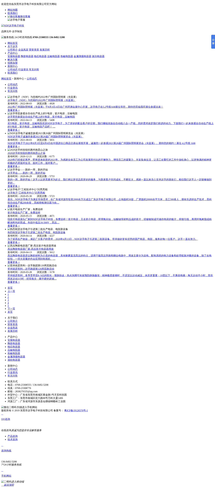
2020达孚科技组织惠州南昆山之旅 (26, 153)
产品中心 (13, 53)
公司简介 (13, 49)
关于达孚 (13, 46)
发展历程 (45, 49)
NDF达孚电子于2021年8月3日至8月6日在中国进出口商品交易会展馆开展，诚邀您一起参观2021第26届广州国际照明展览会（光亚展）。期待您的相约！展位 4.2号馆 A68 (101, 143)
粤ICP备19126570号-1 (76, 410)
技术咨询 (13, 439)
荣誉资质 (34, 49)
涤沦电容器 (98, 56)
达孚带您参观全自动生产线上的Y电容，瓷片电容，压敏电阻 (41, 116)
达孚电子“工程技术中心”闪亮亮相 (26, 192)
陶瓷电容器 (27, 56)
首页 (10, 288)
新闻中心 (13, 66)
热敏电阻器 (66, 56)
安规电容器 (14, 56)
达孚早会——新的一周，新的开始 (26, 173)
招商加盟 (13, 63)
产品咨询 (13, 436)
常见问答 (34, 69)
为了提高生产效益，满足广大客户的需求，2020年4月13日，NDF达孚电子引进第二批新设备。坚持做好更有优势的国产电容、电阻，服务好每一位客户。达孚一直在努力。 (103, 239)
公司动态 (13, 69)
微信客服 (25, 16)
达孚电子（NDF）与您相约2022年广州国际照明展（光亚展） (42, 100)
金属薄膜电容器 (82, 56)
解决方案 (13, 59)
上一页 (11, 291)
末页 (10, 312)
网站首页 (13, 43)
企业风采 (23, 49)
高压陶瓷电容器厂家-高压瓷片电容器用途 (31, 249)
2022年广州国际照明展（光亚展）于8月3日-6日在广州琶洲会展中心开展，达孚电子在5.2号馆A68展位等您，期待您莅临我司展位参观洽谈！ (85, 106)
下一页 (11, 308)
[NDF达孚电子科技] (12, 25)
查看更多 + (14, 110)
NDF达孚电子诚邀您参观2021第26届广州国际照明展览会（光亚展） (45, 136)
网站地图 (13, 10)
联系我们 (13, 13)
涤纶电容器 (14, 360)
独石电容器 (40, 56)
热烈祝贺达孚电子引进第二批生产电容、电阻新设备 (36, 232)
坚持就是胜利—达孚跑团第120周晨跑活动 (31, 268)
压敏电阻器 (53, 56)
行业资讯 (23, 69)
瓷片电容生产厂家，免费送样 (24, 212)
